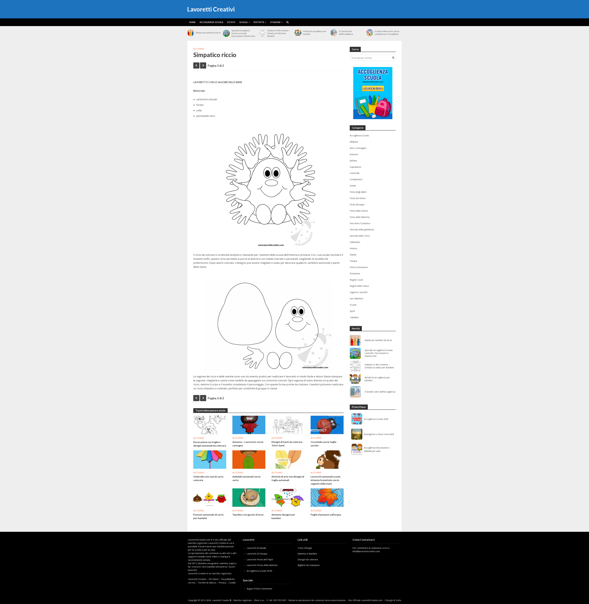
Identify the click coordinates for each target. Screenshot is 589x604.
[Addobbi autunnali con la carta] (248, 459)
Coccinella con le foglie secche (323, 443)
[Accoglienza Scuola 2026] (356, 418)
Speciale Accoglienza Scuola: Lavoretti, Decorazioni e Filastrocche (243, 33)
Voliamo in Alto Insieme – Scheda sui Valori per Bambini (278, 33)
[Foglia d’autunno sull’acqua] (327, 497)
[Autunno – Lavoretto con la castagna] (248, 424)
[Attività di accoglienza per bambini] (298, 32)
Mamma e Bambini (307, 553)
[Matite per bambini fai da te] (190, 32)
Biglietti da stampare (309, 565)
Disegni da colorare (308, 559)
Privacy (222, 582)
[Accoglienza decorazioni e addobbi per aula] (356, 449)
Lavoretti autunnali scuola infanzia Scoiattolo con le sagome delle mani (325, 480)
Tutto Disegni (305, 547)
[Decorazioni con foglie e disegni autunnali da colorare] (209, 424)
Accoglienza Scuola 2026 (376, 419)
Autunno (198, 48)
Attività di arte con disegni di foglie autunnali (287, 478)
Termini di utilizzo (207, 582)
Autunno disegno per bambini (283, 516)
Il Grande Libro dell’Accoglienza (346, 32)
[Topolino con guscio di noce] (248, 497)
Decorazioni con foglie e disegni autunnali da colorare (209, 444)
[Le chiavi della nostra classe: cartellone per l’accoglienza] (369, 32)
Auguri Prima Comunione (259, 588)
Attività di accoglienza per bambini (314, 32)
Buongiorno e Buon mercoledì (379, 434)
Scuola (243, 22)
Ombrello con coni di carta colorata (208, 478)
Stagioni (275, 22)
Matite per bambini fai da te (208, 32)
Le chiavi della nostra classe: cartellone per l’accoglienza (387, 32)
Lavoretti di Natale (256, 547)
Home (192, 22)
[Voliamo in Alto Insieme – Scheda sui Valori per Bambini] (262, 33)
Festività (259, 22)
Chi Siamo (214, 579)
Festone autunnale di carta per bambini (208, 516)
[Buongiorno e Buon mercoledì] (356, 434)
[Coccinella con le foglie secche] (327, 424)
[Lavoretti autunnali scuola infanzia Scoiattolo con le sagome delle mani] (327, 459)
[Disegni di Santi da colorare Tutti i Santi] (287, 424)
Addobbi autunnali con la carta (246, 478)
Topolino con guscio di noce (248, 514)
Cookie (232, 582)
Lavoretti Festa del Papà (260, 559)
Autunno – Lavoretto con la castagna (247, 443)
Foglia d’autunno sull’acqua (326, 514)
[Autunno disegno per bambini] (287, 497)
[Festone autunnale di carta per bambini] (209, 497)
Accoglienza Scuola (211, 22)
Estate (231, 22)
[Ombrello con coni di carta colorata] (209, 459)
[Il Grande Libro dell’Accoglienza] (333, 32)
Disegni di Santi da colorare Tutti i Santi (286, 443)
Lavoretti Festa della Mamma (262, 565)
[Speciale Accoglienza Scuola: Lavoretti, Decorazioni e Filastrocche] (226, 33)
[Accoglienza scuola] (372, 93)
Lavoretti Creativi (211, 9)
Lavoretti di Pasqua (257, 553)
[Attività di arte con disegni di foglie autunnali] (287, 459)
